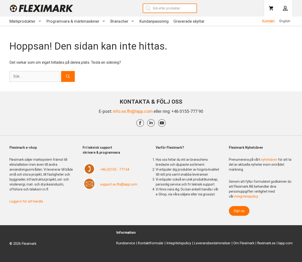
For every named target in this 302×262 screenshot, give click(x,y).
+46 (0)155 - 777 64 (114, 169)
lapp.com (285, 243)
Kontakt (268, 21)
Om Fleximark (243, 243)
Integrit (171, 243)
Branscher (119, 21)
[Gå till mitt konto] (285, 8)
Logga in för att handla (26, 201)
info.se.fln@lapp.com (133, 111)
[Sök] (68, 76)
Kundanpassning (154, 21)
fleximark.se (266, 243)
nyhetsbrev (269, 159)
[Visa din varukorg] (271, 8)
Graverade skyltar (189, 21)
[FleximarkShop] (41, 8)
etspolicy (184, 243)
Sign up (239, 211)
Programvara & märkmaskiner (72, 21)
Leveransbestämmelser (212, 243)
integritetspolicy (246, 196)
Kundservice (125, 243)
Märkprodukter (22, 21)
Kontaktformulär (151, 243)
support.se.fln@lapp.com (118, 184)
